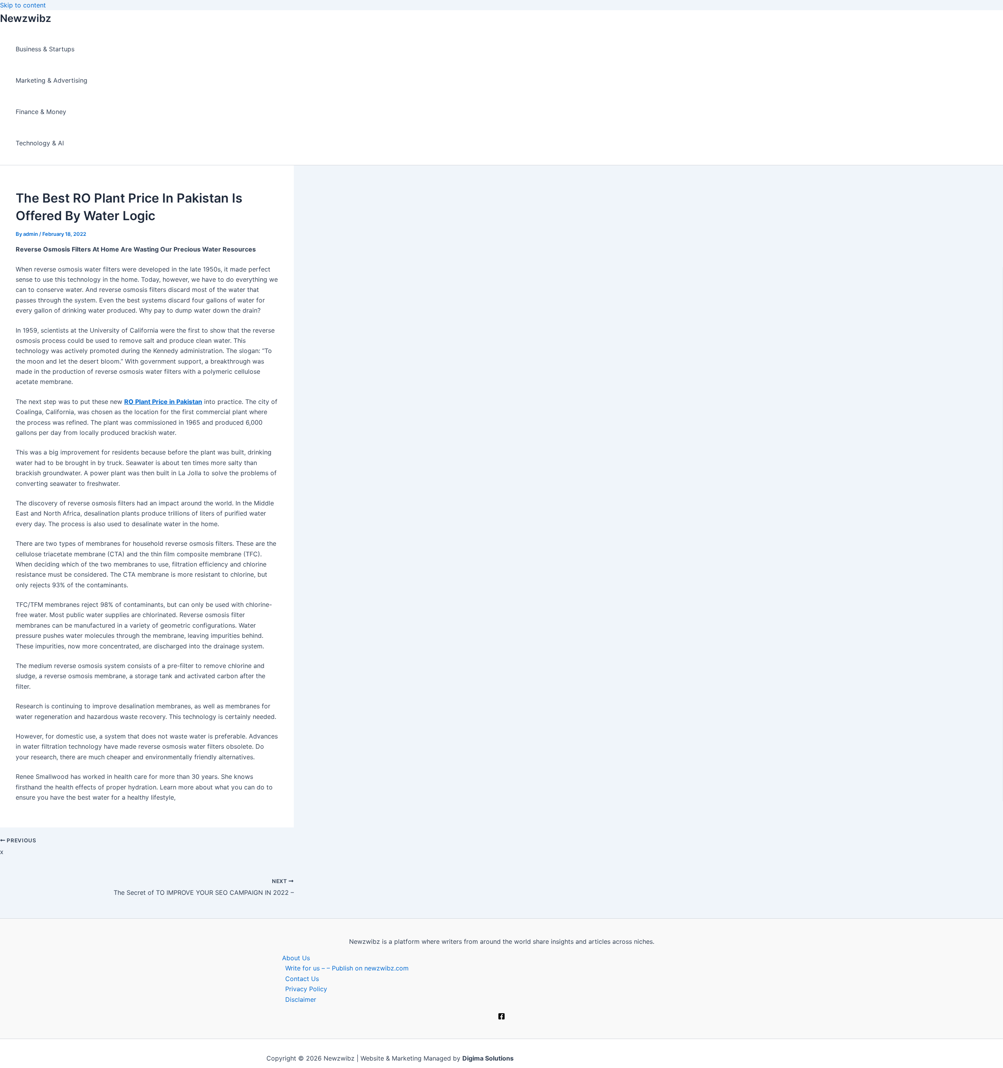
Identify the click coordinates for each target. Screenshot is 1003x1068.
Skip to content (23, 5)
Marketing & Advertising (51, 80)
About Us (296, 958)
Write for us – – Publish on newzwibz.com (347, 968)
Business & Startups (45, 49)
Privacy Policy (306, 989)
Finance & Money (41, 112)
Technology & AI (40, 143)
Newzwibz (25, 18)
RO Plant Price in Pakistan (163, 401)
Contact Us (302, 979)
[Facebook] (501, 1017)
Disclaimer (300, 999)
